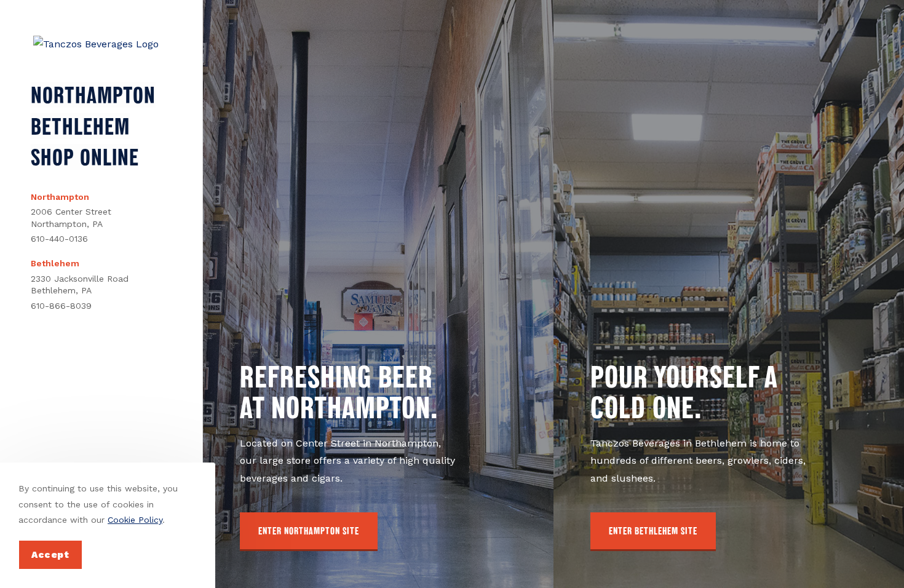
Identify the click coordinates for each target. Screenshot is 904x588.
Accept (50, 554)
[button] (309, 531)
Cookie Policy (135, 520)
